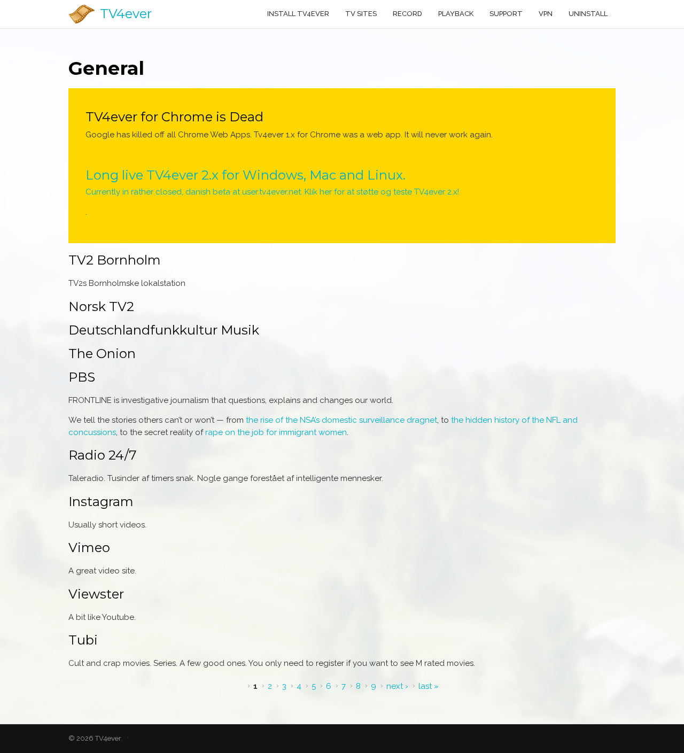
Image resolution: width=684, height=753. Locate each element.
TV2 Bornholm (114, 260)
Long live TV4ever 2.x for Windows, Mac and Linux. (246, 175)
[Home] (81, 14)
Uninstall (588, 14)
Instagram (101, 501)
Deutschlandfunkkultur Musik (163, 330)
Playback (455, 14)
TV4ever (126, 13)
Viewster (96, 594)
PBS (81, 377)
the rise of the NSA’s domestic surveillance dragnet (341, 420)
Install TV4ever (298, 14)
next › (397, 686)
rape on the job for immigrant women (276, 432)
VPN (546, 14)
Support (506, 14)
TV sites (361, 14)
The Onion (102, 353)
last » (428, 686)
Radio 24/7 (102, 455)
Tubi (83, 640)
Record (407, 14)
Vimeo (89, 547)
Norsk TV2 (101, 306)
